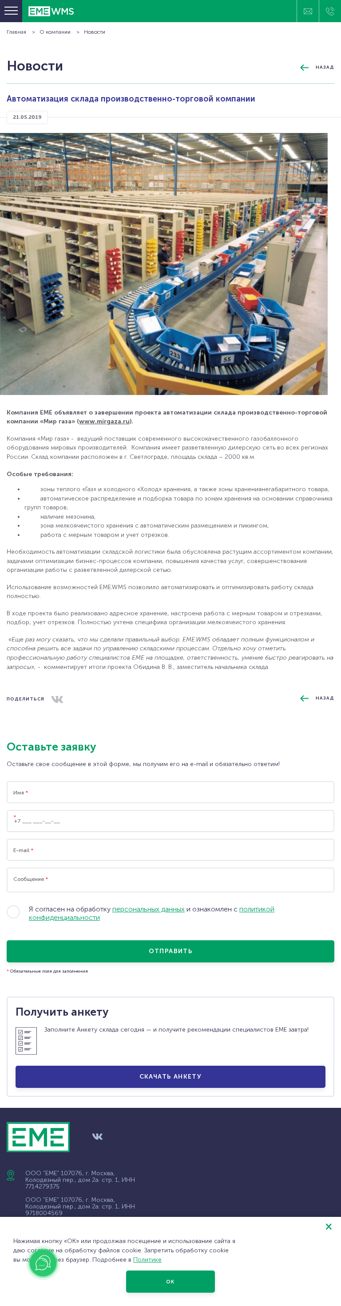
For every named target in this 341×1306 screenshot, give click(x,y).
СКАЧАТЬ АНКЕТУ (170, 1076)
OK (170, 1282)
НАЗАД (325, 67)
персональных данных (148, 909)
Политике (147, 1259)
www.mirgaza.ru (104, 421)
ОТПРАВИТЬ (171, 951)
